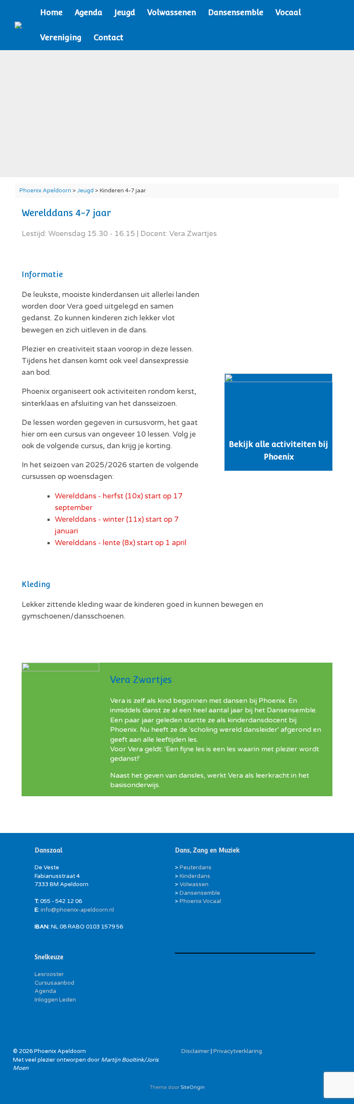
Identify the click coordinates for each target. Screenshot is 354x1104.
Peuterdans (196, 867)
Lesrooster (49, 974)
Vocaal (288, 12)
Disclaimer (195, 1051)
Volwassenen (171, 12)
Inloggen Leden (55, 999)
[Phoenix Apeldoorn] (18, 25)
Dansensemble (235, 12)
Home (51, 12)
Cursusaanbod (54, 983)
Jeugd (124, 12)
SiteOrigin (192, 1087)
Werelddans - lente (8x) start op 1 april (120, 542)
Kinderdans (195, 876)
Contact (108, 37)
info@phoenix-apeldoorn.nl (77, 909)
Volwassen (194, 884)
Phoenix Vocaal (200, 901)
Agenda (88, 12)
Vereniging (61, 37)
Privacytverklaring (237, 1051)
